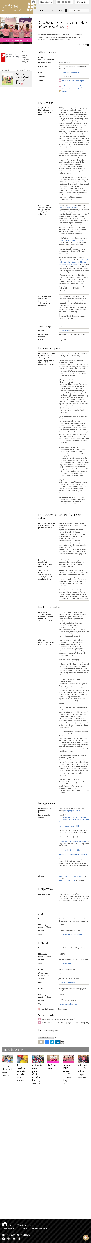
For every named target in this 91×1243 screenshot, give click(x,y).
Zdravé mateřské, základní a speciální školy (21, 1071)
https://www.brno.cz (66, 963)
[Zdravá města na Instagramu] (14, 1238)
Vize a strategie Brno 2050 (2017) (70, 208)
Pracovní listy (63, 330)
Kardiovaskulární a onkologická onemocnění (73, 82)
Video (51, 10)
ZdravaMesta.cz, (8, 1229)
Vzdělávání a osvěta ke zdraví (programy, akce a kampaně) (72, 87)
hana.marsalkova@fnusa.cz (69, 73)
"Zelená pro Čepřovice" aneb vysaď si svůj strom (22, 79)
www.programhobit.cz (72, 811)
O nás (60, 10)
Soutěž (41, 10)
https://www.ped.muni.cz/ (68, 1004)
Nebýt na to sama (52, 1067)
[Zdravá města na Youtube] (19, 1238)
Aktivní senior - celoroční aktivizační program (83, 1070)
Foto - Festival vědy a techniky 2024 (71, 876)
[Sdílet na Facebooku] (46, 1042)
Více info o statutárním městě (75, 45)
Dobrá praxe (12, 7)
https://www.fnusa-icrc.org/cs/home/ (72, 934)
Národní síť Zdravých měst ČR (19, 1225)
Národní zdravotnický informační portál (73, 854)
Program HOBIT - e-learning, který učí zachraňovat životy (67, 1073)
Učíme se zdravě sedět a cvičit (7, 1069)
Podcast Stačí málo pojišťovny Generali (73, 841)
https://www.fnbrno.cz (67, 982)
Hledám (30, 10)
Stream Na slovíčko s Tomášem (70, 850)
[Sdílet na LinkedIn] (57, 1042)
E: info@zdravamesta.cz (39, 1229)
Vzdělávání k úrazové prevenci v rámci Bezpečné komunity (37, 1073)
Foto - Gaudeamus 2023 (67, 880)
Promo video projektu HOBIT (69, 826)
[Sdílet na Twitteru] (51, 1042)
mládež (64, 91)
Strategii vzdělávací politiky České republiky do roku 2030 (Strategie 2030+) (73, 262)
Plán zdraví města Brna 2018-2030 (71, 240)
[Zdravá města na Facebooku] (4, 1238)
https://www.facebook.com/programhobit (73, 817)
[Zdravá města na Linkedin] (9, 1238)
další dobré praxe (51, 1030)
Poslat (41, 1042)
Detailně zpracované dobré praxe (54, 1009)
